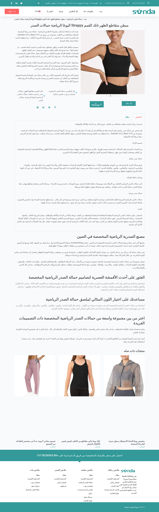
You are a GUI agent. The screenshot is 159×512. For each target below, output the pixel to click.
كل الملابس (73, 11)
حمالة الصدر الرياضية (74, 19)
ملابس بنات (35, 470)
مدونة (61, 11)
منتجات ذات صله (134, 351)
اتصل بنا (50, 11)
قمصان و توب (69, 94)
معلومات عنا (88, 11)
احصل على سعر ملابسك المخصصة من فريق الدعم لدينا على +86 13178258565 (79, 455)
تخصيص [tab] (138, 117)
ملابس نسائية (58, 94)
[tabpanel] (79, 176)
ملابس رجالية (113, 470)
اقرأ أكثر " (142, 447)
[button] (38, 3)
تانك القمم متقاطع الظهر (33, 91)
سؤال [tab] (127, 117)
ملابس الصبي (60, 470)
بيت (100, 11)
